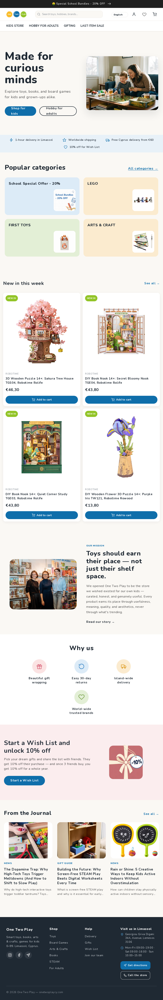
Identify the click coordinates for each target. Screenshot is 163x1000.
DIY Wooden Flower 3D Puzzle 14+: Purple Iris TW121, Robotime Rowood (119, 496)
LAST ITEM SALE (92, 26)
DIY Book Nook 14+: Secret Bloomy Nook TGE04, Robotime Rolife (116, 381)
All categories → (143, 168)
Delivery (90, 936)
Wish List (91, 949)
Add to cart (44, 400)
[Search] (39, 14)
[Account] (134, 14)
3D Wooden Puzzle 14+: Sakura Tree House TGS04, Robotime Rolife (40, 381)
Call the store (137, 975)
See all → (152, 283)
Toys (52, 936)
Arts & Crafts (58, 949)
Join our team (94, 955)
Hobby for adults (54, 111)
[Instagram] (10, 955)
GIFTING (69, 26)
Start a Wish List (24, 780)
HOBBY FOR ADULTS (44, 26)
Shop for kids (18, 111)
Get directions (137, 965)
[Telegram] (28, 955)
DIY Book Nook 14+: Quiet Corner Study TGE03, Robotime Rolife (36, 496)
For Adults (56, 968)
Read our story (100, 622)
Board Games (58, 943)
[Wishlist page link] (144, 14)
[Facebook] (19, 955)
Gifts (88, 943)
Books (53, 955)
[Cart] (155, 14)
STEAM (54, 962)
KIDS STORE (15, 26)
